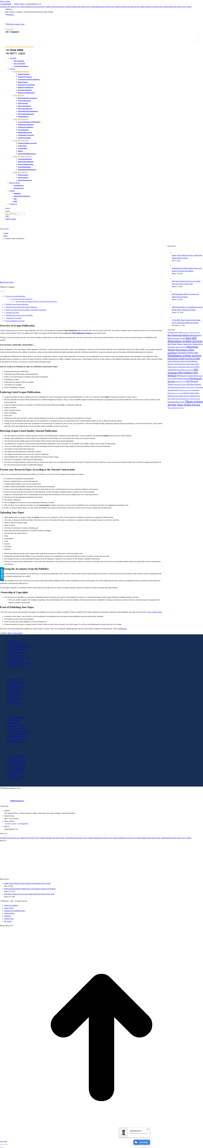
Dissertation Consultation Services (19, 663)
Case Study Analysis (15, 703)
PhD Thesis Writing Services (176, 387)
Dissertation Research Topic (177, 347)
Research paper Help (178, 393)
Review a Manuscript (15, 690)
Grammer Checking (14, 685)
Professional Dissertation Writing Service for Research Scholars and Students (30, 889)
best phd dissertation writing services (185, 339)
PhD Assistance (13, 774)
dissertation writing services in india (184, 358)
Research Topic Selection (16, 761)
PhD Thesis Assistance (15, 660)
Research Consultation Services (18, 647)
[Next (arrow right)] (3, 1147)
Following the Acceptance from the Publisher (19, 315)
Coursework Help (14, 720)
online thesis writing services (186, 367)
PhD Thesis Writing (193, 384)
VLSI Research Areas (15, 755)
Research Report (13, 723)
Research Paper (13, 655)
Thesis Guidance (13, 641)
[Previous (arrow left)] (1, 1147)
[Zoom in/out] (7, 1144)
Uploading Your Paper (12, 312)
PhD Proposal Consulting (16, 766)
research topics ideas (195, 399)
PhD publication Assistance (82, 333)
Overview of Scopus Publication (15, 296)
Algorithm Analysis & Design (18, 731)
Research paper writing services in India (181, 396)
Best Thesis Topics (175, 344)
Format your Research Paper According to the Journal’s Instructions (26, 310)
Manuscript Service (14, 679)
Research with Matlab (15, 736)
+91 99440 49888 (14, 50)
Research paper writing (191, 393)
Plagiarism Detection (190, 387)
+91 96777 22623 (15, 53)
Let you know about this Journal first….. (22, 299)
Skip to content (5, 1)
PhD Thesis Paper (14, 779)
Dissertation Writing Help (188, 353)
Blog (1, 282)
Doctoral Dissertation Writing (176, 361)
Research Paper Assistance (17, 717)
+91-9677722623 (10, 824)
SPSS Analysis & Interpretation (18, 733)
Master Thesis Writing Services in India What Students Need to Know (27, 883)
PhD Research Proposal (181, 378)
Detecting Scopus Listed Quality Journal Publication (21, 307)
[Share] (3, 1144)
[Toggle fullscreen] (5, 1144)
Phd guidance (185, 372)
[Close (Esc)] (1, 1144)
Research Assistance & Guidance (19, 657)
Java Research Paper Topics (17, 739)
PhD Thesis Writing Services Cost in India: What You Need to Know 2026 (29, 894)
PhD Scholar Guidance (16, 777)
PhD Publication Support (16, 665)
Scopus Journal (8, 282)
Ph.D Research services (185, 370)
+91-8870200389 (22, 824)
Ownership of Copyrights (13, 318)
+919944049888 (5, 4)
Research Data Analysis (16, 725)
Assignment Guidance (15, 698)
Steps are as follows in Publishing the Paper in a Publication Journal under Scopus (36, 301)
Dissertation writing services (184, 355)
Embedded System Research (17, 758)
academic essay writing (175, 332)
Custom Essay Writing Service (192, 344)
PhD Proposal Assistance (16, 649)
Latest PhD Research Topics (182, 364)
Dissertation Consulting (16, 769)
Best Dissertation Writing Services (182, 335)
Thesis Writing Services (188, 404)
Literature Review (14, 695)
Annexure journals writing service (191, 332)
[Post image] (174, 253)
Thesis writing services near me (175, 408)
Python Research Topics (16, 741)
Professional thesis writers (184, 390)
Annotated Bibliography (16, 728)
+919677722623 (19, 4)
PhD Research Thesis (181, 381)
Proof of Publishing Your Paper (15, 321)
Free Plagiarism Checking (16, 682)
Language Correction (15, 693)
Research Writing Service (176, 402)
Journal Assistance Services (17, 644)
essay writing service (155, 612)
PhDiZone (123, 629)
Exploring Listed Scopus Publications (17, 304)
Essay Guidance (13, 701)
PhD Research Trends (180, 384)
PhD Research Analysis (185, 376)
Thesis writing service (185, 403)
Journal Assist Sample (15, 771)
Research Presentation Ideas (17, 652)
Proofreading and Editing (16, 687)
